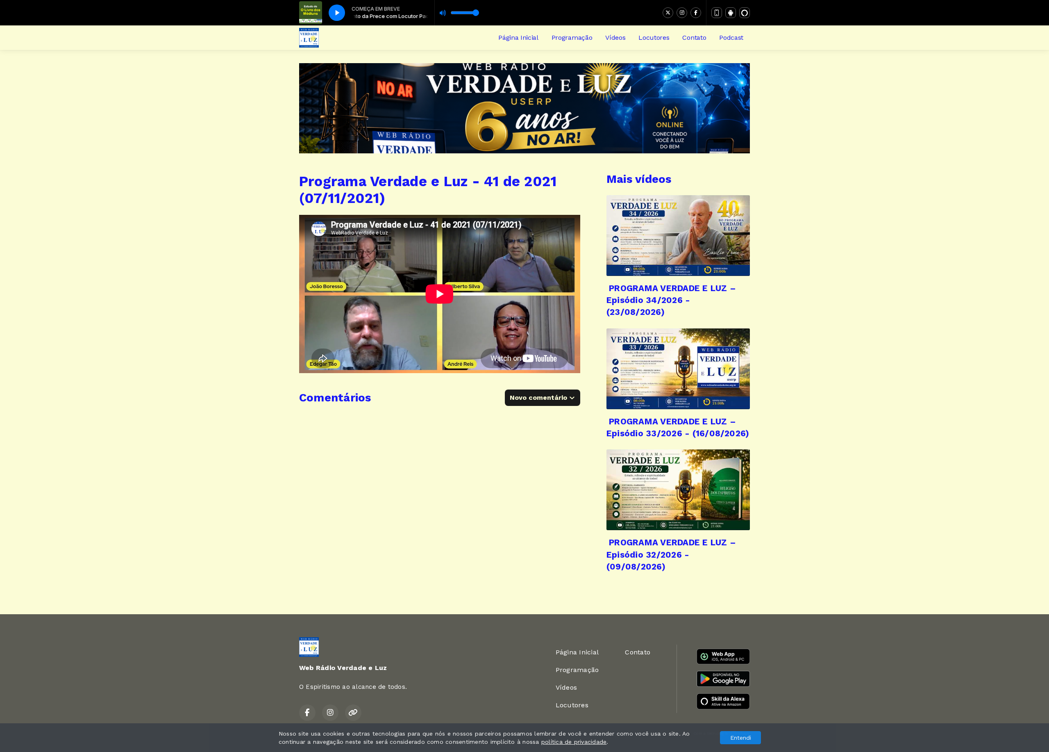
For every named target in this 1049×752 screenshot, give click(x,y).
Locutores (653, 37)
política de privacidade (574, 741)
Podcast (731, 37)
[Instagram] (682, 12)
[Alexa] (744, 12)
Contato (694, 37)
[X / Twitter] (668, 12)
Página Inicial (518, 37)
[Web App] (716, 12)
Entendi (740, 737)
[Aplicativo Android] (730, 12)
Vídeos (615, 37)
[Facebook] (695, 12)
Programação (572, 37)
